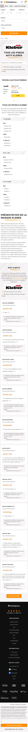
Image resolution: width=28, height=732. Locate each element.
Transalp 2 (6, 197)
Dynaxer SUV (7, 162)
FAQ (14, 678)
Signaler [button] (5, 319)
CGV (14, 635)
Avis (14, 627)
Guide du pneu (14, 624)
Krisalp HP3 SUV (8, 168)
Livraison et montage (20, 6)
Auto (2, 6)
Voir (18, 95)
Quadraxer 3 (7, 145)
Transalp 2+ (7, 199)
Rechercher (14, 33)
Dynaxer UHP (7, 131)
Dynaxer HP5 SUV (8, 160)
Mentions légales (14, 632)
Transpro (6, 188)
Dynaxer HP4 (7, 126)
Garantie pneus (14, 622)
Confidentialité (14, 640)
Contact (14, 676)
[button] (8, 407)
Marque (3, 18)
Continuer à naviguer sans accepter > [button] (18, 704)
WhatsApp (14, 669)
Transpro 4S (7, 205)
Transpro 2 (7, 191)
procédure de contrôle (18, 278)
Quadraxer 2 (7, 143)
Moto (6, 6)
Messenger (14, 673)
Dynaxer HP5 (7, 128)
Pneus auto (14, 652)
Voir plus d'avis (14, 596)
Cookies (14, 643)
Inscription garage (14, 630)
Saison (6, 25)
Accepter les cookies (14, 725)
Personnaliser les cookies (14, 729)
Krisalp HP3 (7, 137)
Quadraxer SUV (8, 174)
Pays (14, 638)
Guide (11, 6)
